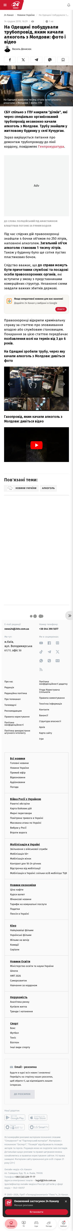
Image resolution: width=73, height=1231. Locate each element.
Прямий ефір (18, 772)
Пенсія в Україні (19, 913)
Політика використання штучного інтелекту (17, 732)
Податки (15, 908)
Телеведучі (10, 705)
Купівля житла (18, 1006)
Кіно (13, 925)
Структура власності (50, 721)
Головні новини (19, 763)
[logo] (15, 5)
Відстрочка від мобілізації (25, 868)
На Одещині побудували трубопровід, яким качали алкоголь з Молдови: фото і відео (53, 15)
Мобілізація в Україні (25, 844)
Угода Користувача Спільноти (49, 691)
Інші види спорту (20, 1047)
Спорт (14, 1023)
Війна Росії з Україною (25, 799)
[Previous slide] (10, 384)
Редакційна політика (15, 693)
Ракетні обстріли (20, 803)
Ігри (41, 739)
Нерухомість (18, 997)
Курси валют (17, 894)
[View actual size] (55, 371)
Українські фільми (20, 935)
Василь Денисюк (21, 49)
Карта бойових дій (21, 808)
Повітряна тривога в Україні (26, 818)
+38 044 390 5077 (48, 628)
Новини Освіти (20, 961)
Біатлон (14, 1042)
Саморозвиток (18, 980)
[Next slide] (62, 384)
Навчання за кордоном (23, 985)
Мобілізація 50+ (19, 853)
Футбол (14, 1032)
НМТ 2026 (15, 975)
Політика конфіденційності (14, 724)
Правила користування (17, 717)
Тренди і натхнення (21, 1011)
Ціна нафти (16, 889)
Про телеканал (12, 699)
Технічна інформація (50, 704)
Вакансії (43, 715)
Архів (42, 727)
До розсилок (22, 1094)
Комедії (14, 944)
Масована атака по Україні (25, 822)
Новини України (26, 15)
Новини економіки (23, 885)
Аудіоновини (17, 782)
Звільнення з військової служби (28, 849)
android (14, 1118)
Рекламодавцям (13, 711)
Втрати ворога (18, 832)
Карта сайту (45, 733)
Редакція (9, 687)
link (41, 643)
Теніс (13, 1037)
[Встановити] (36, 1207)
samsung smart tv (39, 1127)
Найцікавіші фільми (21, 930)
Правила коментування (52, 698)
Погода (14, 787)
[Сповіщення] (68, 5)
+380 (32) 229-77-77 (25, 1177)
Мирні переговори (21, 813)
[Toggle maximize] (64, 371)
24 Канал (9, 15)
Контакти (44, 710)
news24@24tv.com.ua (16, 628)
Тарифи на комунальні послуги (28, 904)
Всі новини (17, 758)
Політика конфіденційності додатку (53, 683)
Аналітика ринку (19, 1001)
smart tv (14, 1127)
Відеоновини (17, 777)
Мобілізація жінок (20, 858)
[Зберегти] (63, 60)
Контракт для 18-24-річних (25, 863)
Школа (14, 970)
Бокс (12, 1028)
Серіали (14, 949)
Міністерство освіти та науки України (32, 966)
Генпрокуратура (51, 146)
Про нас (8, 682)
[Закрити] (66, 1201)
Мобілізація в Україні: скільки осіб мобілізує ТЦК (38, 873)
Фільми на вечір (19, 940)
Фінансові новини (20, 899)
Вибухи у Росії (18, 827)
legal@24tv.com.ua (46, 1180)
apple (39, 1118)
